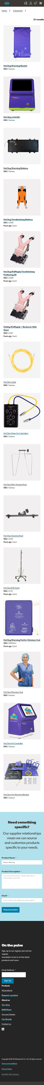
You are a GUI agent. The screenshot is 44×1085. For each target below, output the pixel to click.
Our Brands (7, 1020)
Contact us (6, 1024)
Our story (6, 1005)
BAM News (6, 1010)
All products (7, 991)
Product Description (12, 872)
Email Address (9, 970)
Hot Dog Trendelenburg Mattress (18, 220)
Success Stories (8, 1015)
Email (5, 896)
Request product (10, 910)
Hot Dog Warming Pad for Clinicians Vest (21, 640)
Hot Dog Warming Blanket (15, 66)
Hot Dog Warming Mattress (15, 169)
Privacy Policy (7, 1069)
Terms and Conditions (9, 1064)
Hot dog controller (11, 117)
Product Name (9, 858)
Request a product (10, 996)
